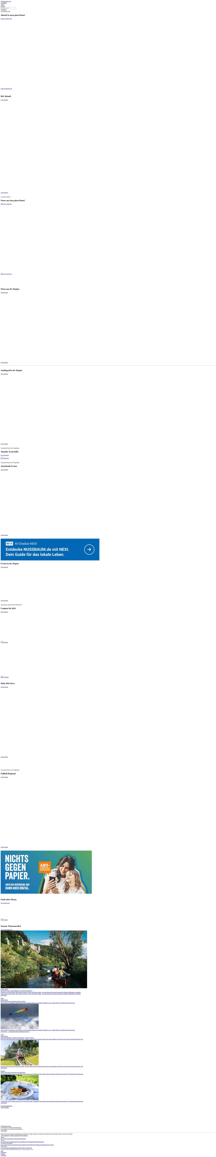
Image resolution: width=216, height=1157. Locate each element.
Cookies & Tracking (26, 1148)
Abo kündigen (29, 1142)
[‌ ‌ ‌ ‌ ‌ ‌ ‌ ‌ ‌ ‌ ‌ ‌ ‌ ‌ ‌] (108, 31)
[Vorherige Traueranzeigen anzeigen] (1, 457)
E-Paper (7, 1139)
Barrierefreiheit (10, 1148)
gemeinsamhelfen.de (22, 1145)
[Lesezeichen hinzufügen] (1, 997)
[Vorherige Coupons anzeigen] (1, 641)
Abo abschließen (21, 1142)
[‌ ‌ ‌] (108, 906)
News (11, 1139)
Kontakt (14, 1142)
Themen (23, 1139)
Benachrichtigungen (38, 1142)
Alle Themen (4, 920)
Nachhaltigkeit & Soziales (47, 1145)
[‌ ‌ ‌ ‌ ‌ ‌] (108, 617)
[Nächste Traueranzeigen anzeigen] (2, 457)
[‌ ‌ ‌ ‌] (108, 280)
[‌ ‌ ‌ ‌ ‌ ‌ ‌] (108, 476)
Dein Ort (3, 1139)
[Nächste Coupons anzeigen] (2, 641)
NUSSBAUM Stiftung (34, 1145)
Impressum (3, 1148)
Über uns (3, 1145)
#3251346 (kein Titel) (6, 1142)
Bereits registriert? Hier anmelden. (19, 1135)
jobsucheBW (13, 1145)
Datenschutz (18, 1148)
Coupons (18, 1139)
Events (14, 1139)
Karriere (8, 1145)
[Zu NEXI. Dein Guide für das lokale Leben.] (50, 560)
